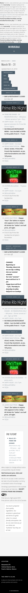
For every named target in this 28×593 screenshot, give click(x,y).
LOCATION (4, 561)
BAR (5, 75)
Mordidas (14, 46)
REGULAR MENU (8, 72)
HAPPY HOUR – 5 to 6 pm (12, 144)
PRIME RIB (7, 85)
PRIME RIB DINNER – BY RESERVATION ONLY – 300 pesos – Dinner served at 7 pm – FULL (15, 116)
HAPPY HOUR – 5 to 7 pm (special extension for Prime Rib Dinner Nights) (15, 124)
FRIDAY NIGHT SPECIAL (11, 146)
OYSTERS (6, 82)
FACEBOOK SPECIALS (9, 88)
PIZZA (5, 79)
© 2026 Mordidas (14, 590)
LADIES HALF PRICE (10, 218)
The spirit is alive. (8, 576)
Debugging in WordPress (6, 15)
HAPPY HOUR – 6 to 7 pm (12, 318)
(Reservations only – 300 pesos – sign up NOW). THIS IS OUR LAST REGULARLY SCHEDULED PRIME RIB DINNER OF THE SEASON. (15, 450)
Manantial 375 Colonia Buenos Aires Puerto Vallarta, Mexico (8, 567)
